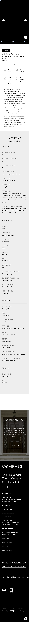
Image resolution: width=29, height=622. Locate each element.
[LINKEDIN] (12, 596)
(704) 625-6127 (7, 497)
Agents (14, 451)
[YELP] (8, 601)
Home (4, 577)
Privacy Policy (19, 611)
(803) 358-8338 (7, 542)
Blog (23, 577)
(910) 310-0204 (7, 521)
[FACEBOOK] (3, 596)
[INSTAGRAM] (8, 596)
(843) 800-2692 (7, 509)
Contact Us (14, 445)
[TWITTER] (21, 596)
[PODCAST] (3, 601)
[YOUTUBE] (17, 596)
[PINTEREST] (12, 601)
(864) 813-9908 (7, 550)
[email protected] (12, 487)
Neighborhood (14, 577)
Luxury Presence (17, 608)
